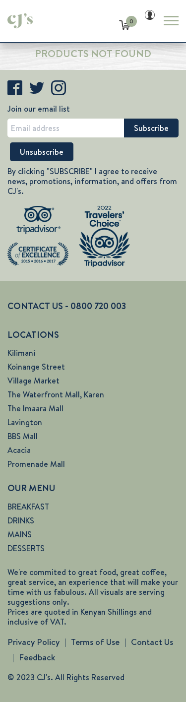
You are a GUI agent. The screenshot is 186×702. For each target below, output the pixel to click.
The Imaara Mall (35, 408)
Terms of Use (95, 642)
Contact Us (152, 642)
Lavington (24, 422)
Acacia (19, 450)
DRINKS (20, 520)
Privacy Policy (33, 642)
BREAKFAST (28, 507)
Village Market (33, 381)
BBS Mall (22, 436)
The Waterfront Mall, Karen (55, 394)
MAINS (19, 534)
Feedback (37, 657)
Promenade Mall (36, 464)
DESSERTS (26, 548)
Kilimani (21, 353)
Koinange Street (36, 367)
